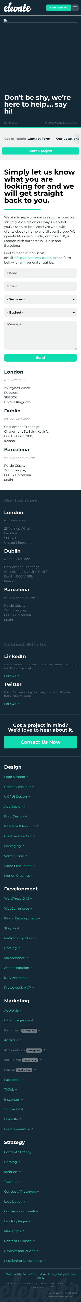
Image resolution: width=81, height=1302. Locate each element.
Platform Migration (18, 938)
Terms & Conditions (34, 1274)
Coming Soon (29, 1031)
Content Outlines (17, 1241)
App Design (13, 806)
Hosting (10, 948)
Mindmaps (12, 1231)
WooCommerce (16, 908)
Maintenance (14, 958)
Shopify (10, 928)
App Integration (16, 968)
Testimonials (13, 1274)
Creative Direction (18, 836)
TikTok (9, 1089)
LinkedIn (11, 1119)
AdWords (11, 1010)
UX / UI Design (15, 796)
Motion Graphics (17, 875)
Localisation (13, 1201)
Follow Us (11, 676)
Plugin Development (20, 918)
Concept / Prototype (20, 1191)
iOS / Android (14, 978)
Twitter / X (12, 1109)
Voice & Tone (14, 856)
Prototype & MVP (17, 987)
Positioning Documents (23, 1261)
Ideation (10, 1172)
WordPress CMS (16, 898)
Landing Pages (16, 1221)
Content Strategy (17, 1152)
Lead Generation (17, 1129)
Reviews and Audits (19, 1251)
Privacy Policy (56, 1274)
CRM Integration (17, 1020)
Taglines (10, 1182)
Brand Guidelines (17, 787)
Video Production (18, 866)
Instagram (12, 1099)
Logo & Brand (14, 777)
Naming (10, 1162)
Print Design (14, 816)
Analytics (11, 1040)
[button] (75, 8)
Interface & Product (19, 826)
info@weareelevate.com (33, 258)
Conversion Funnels (19, 1211)
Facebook (12, 1080)
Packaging (12, 846)
